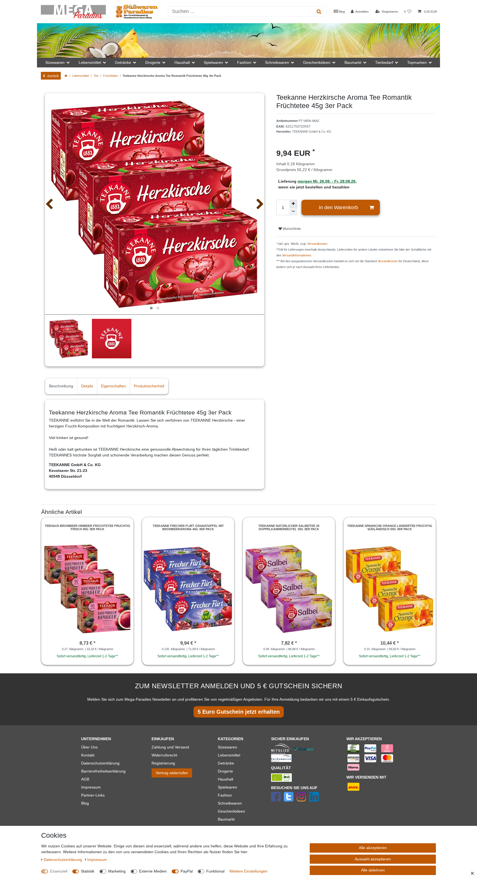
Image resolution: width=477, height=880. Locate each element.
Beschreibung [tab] (61, 386)
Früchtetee (110, 75)
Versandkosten (317, 243)
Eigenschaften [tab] (113, 386)
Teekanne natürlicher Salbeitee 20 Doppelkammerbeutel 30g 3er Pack (288, 527)
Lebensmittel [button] (90, 62)
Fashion (225, 795)
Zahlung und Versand (170, 747)
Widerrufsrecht (164, 755)
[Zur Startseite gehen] (66, 75)
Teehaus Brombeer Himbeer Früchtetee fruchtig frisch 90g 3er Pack (87, 527)
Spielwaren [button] (213, 62)
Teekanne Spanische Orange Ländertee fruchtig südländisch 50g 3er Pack (389, 527)
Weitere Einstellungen (248, 871)
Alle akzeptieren (373, 847)
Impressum (91, 787)
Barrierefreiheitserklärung (103, 771)
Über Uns (89, 747)
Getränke (226, 763)
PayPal (187, 871)
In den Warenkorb (338, 207)
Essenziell (58, 871)
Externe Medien (153, 871)
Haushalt (225, 779)
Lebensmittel (80, 75)
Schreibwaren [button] (277, 62)
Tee (96, 75)
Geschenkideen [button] (316, 62)
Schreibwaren (230, 803)
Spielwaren (227, 787)
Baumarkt (226, 819)
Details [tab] (87, 386)
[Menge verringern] (293, 211)
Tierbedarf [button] (384, 62)
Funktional (215, 871)
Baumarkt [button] (352, 62)
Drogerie (225, 771)
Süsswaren (227, 747)
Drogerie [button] (152, 62)
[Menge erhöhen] (293, 203)
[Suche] (319, 11)
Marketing (117, 871)
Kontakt (87, 755)
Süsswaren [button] (55, 62)
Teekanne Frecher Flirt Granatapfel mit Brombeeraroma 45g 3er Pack (188, 527)
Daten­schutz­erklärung (63, 859)
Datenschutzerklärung (100, 763)
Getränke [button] (123, 62)
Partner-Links (93, 795)
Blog (341, 11)
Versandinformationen (296, 255)
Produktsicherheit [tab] (149, 386)
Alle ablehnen (373, 870)
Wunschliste (291, 229)
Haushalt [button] (182, 62)
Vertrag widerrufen (172, 773)
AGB (85, 779)
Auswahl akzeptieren (373, 859)
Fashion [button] (244, 62)
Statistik (87, 871)
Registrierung (163, 763)
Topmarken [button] (417, 62)
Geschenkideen (231, 811)
